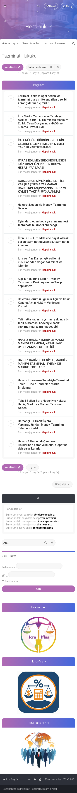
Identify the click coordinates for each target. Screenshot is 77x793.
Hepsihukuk (49, 107)
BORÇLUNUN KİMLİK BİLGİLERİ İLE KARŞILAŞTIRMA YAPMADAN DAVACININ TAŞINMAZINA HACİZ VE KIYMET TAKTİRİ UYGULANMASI (42, 186)
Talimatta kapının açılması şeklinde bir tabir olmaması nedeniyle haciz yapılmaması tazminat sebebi (43, 323)
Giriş (4, 556)
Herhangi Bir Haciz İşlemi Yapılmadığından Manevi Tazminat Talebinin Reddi (41, 424)
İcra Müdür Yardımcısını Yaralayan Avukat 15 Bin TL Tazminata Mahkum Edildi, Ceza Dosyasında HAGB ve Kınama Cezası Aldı (43, 121)
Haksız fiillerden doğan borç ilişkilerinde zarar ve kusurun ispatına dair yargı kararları (43, 444)
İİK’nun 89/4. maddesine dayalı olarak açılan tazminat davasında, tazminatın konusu (43, 241)
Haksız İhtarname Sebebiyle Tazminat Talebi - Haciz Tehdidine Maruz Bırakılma (43, 384)
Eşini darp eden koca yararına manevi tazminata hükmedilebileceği (43, 223)
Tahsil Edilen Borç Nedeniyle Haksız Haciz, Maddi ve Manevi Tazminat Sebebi (42, 404)
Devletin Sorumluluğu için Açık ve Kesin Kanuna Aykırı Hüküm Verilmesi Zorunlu (44, 302)
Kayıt (13, 556)
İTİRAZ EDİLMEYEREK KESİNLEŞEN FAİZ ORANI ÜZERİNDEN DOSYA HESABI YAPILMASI (42, 164)
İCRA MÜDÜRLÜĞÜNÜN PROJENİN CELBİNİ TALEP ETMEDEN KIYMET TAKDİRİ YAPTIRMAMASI (41, 143)
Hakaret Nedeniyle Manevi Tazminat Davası (42, 206)
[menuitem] (67, 6)
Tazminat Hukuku (19, 56)
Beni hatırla (11, 581)
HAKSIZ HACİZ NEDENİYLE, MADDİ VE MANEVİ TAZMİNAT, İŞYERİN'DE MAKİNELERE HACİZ (43, 363)
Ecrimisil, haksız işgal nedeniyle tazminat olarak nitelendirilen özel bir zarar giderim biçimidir (43, 99)
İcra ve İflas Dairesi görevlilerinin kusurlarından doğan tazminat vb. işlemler (40, 262)
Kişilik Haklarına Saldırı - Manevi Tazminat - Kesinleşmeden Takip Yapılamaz (40, 282)
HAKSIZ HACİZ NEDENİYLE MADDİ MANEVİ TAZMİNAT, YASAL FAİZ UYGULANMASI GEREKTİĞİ (41, 343)
